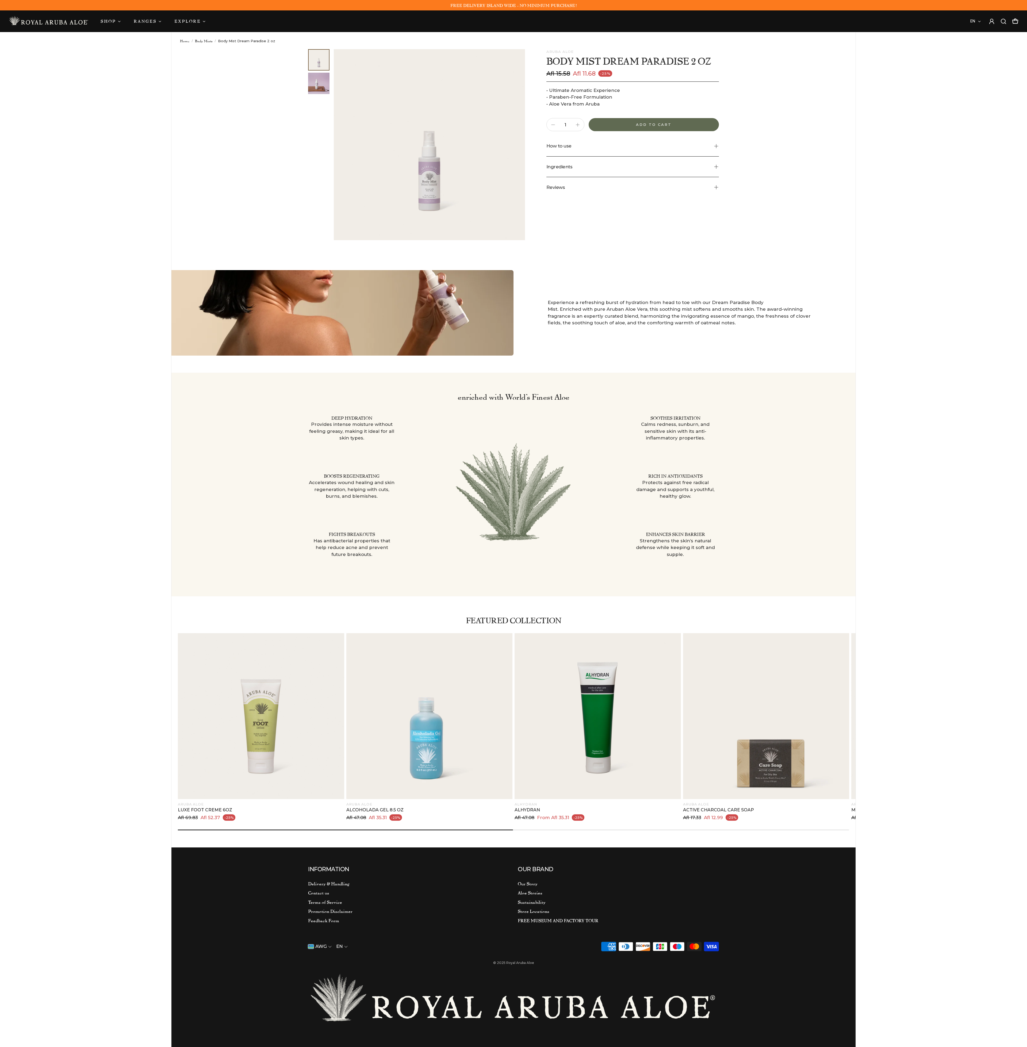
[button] (632, 146)
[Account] (49, 20)
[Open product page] (261, 716)
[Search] (1003, 20)
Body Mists (204, 41)
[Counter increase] (578, 125)
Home (185, 41)
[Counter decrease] (553, 125)
